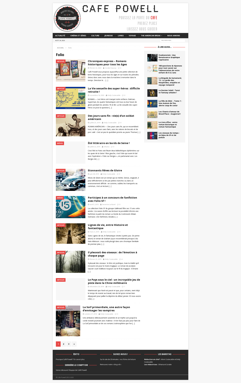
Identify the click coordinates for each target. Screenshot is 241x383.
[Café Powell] (106, 31)
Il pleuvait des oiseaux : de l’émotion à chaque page (112, 254)
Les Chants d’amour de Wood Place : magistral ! (170, 112)
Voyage (132, 35)
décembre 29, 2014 (97, 286)
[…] (107, 80)
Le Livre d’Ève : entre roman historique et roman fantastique (168, 124)
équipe (72, 370)
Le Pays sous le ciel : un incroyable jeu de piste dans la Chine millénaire (114, 281)
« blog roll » (117, 364)
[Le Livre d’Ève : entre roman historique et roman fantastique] (152, 125)
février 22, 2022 (95, 68)
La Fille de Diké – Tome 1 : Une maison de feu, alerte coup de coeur (170, 103)
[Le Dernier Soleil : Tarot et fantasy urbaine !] (152, 93)
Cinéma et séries (78, 35)
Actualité (60, 35)
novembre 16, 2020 (97, 95)
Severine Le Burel (108, 204)
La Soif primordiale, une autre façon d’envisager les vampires (106, 308)
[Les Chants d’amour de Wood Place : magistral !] (152, 114)
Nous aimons (173, 35)
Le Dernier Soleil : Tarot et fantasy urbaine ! (169, 91)
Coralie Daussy (110, 68)
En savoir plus (79, 359)
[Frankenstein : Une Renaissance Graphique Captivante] (152, 58)
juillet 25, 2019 (95, 122)
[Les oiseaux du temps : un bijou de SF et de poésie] (152, 135)
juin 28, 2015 (94, 174)
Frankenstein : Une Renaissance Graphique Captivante (169, 57)
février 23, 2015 (95, 259)
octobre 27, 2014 (91, 314)
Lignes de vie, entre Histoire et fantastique (108, 226)
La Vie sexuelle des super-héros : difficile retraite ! (114, 90)
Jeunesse (108, 35)
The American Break (150, 35)
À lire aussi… (165, 47)
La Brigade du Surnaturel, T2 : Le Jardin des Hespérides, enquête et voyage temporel (170, 81)
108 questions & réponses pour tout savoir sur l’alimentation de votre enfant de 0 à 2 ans (170, 69)
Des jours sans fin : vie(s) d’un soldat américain (111, 117)
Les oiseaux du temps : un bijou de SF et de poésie (169, 135)
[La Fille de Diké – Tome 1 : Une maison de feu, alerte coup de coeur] (152, 103)
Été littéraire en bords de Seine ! (109, 143)
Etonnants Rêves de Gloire (105, 170)
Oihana (106, 147)
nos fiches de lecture (128, 359)
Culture (95, 35)
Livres (121, 35)
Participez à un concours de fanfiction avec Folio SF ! (112, 199)
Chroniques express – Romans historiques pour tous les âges (107, 62)
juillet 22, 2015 (95, 147)
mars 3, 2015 (94, 232)
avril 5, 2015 (94, 204)
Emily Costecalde (114, 95)
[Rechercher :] (172, 40)
